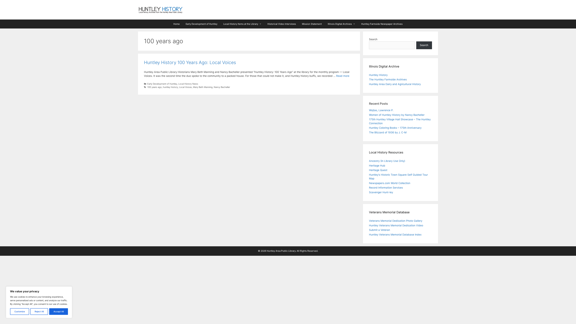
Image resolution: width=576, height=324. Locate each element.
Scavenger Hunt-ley (381, 192)
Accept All (59, 311)
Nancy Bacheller (222, 87)
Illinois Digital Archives (340, 23)
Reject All (39, 311)
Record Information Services (386, 187)
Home (176, 23)
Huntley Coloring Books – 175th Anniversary (395, 127)
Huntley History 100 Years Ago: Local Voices (190, 62)
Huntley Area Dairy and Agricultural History (395, 84)
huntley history (170, 87)
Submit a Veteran (379, 229)
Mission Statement (312, 23)
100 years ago (154, 87)
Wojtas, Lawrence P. (381, 110)
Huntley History (378, 75)
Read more (342, 75)
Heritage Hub (377, 165)
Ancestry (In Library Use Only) (387, 160)
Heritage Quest (378, 170)
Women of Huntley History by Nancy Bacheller (396, 114)
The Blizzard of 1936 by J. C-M (387, 132)
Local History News (188, 83)
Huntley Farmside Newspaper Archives (382, 23)
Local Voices (185, 87)
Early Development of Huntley (201, 23)
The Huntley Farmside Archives (388, 79)
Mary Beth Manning (203, 87)
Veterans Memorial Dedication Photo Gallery (395, 220)
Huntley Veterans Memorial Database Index (395, 234)
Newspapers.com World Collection (389, 183)
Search (373, 39)
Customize (19, 311)
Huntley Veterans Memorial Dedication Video (396, 225)
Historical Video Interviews (281, 23)
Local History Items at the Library (240, 23)
